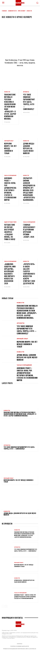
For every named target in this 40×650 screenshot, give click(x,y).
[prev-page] (3, 606)
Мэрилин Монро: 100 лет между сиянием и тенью (27, 344)
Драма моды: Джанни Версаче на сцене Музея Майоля (28, 148)
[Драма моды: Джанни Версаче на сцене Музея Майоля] (29, 133)
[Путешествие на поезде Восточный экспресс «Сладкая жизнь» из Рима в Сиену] (10, 214)
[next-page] (6, 606)
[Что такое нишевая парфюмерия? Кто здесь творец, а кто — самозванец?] (29, 84)
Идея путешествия (10, 222)
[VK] (23, 73)
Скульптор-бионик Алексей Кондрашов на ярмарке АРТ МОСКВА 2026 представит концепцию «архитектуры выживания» (29, 189)
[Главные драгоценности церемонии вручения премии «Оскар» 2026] (29, 214)
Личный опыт (8, 140)
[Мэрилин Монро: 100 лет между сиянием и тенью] (10, 133)
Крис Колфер (21, 11)
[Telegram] (11, 73)
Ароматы (26, 91)
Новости (7, 91)
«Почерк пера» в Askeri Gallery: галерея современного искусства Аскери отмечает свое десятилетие (29, 274)
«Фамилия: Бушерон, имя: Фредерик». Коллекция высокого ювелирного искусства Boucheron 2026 (10, 274)
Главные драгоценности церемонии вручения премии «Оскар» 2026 (29, 230)
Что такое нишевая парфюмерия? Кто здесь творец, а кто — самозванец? (29, 101)
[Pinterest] (29, 73)
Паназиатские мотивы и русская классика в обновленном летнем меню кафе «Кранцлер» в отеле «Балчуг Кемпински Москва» (10, 106)
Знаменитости (12, 11)
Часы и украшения (10, 175)
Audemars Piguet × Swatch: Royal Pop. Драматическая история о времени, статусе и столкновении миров (10, 189)
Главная (4, 11)
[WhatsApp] (17, 73)
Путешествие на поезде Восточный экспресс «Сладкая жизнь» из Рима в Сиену (9, 232)
